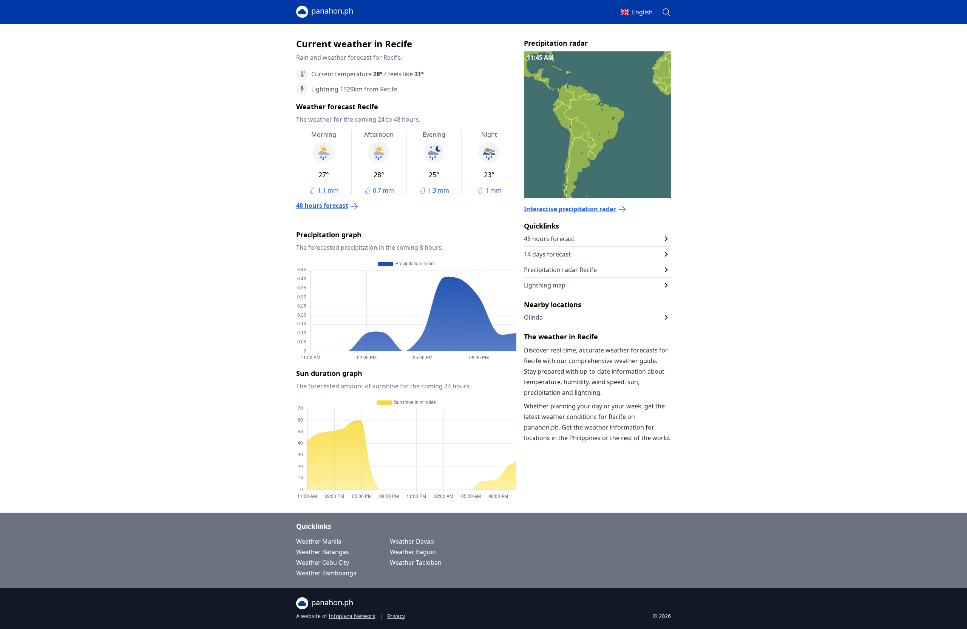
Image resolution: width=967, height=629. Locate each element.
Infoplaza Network (352, 616)
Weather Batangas (322, 552)
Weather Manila (318, 541)
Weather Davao (412, 541)
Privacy (396, 616)
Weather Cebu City (322, 562)
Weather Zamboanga (326, 573)
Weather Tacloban (416, 562)
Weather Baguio (413, 552)
